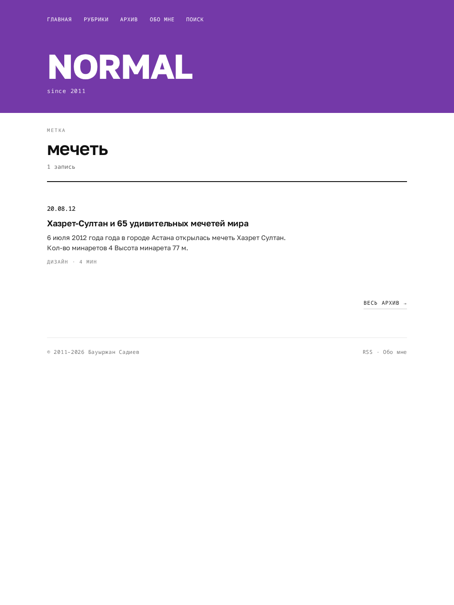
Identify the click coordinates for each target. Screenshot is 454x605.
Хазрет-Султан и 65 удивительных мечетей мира (147, 223)
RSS (368, 352)
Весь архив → (385, 302)
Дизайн (58, 261)
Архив (129, 19)
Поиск (195, 19)
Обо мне (162, 19)
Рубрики (96, 19)
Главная (59, 19)
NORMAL (119, 65)
